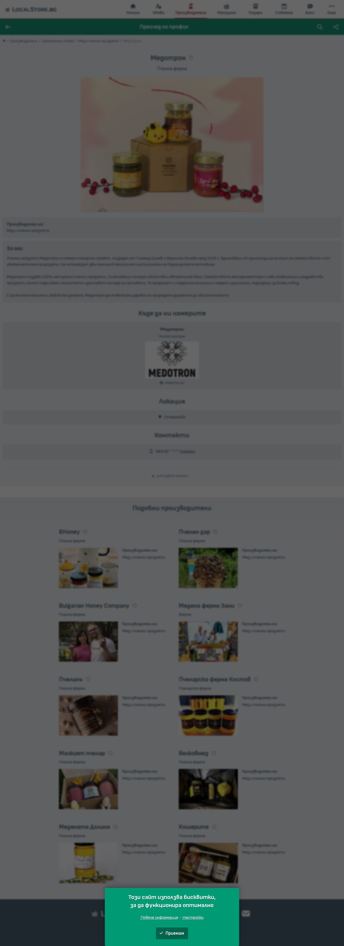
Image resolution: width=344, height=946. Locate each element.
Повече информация (159, 917)
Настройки (193, 917)
